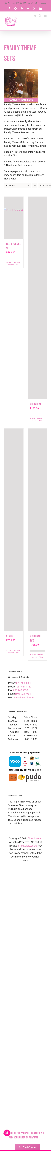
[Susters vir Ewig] (37, 530)
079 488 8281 (23, 683)
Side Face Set (36, 404)
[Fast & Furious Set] (13, 218)
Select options (11, 264)
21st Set (10, 636)
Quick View (18, 264)
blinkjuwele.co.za (27, 845)
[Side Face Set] (37, 298)
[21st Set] (13, 530)
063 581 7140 (24, 686)
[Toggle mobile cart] (34, 15)
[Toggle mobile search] (40, 15)
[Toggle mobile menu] (45, 15)
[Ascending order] (34, 185)
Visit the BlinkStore (24, 697)
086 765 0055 (20, 690)
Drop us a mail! (23, 693)
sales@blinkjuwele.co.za (37, 3)
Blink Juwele (34, 838)
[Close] (7, 1132)
